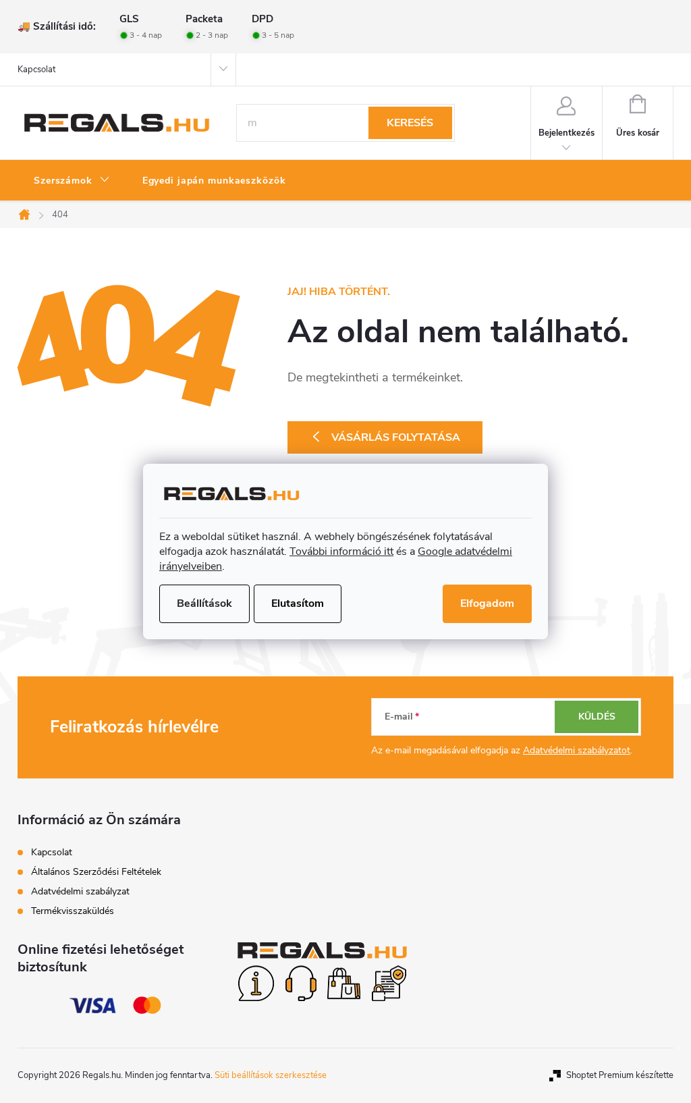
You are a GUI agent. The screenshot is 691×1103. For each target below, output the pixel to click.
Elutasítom (297, 603)
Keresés (410, 122)
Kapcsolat (36, 69)
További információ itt (341, 551)
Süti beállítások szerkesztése (271, 1075)
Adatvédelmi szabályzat (80, 891)
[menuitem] (72, 181)
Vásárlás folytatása (395, 437)
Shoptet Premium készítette (619, 1075)
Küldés (596, 716)
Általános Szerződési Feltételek (96, 871)
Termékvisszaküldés (72, 911)
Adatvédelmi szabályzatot (576, 750)
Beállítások (204, 603)
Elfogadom (487, 603)
